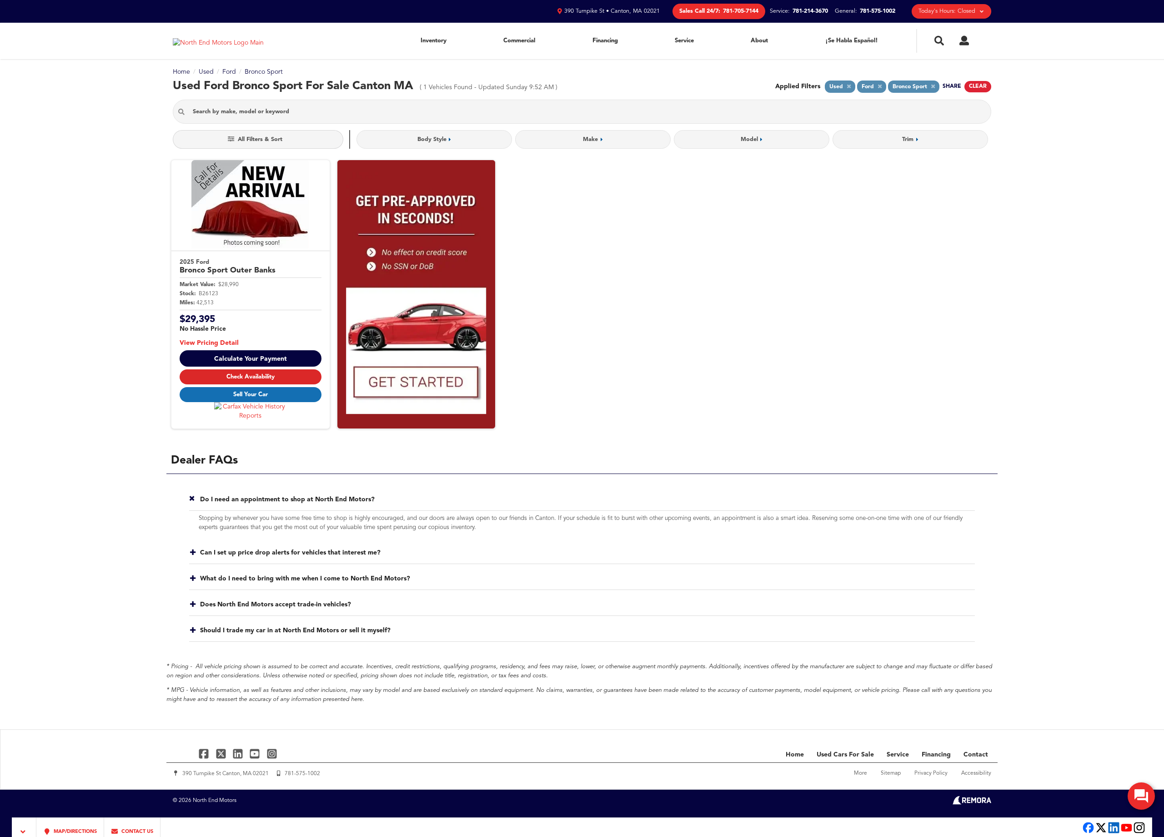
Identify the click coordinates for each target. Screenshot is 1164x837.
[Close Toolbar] (24, 827)
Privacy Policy (931, 773)
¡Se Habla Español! (851, 41)
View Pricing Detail (209, 343)
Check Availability (250, 377)
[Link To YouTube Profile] (255, 753)
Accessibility (976, 773)
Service (684, 41)
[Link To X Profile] (221, 753)
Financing (605, 41)
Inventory (434, 41)
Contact (975, 754)
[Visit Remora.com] (972, 803)
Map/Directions (74, 831)
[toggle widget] (1141, 796)
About (759, 41)
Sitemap (891, 773)
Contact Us (136, 831)
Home (795, 754)
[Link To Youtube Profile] (1126, 832)
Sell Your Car (250, 395)
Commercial (519, 41)
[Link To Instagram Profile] (272, 753)
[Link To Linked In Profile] (239, 753)
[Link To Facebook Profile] (204, 753)
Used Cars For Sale (845, 754)
